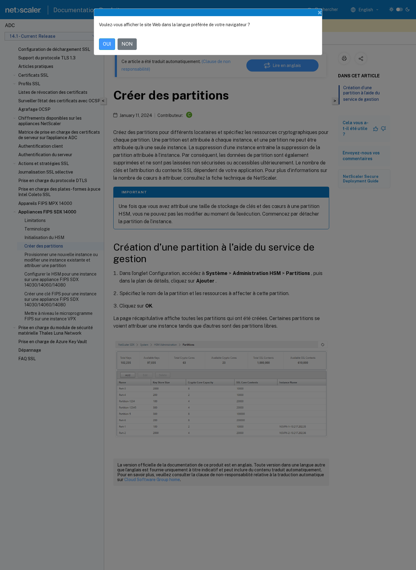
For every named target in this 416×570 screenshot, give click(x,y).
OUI (107, 44)
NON (127, 44)
